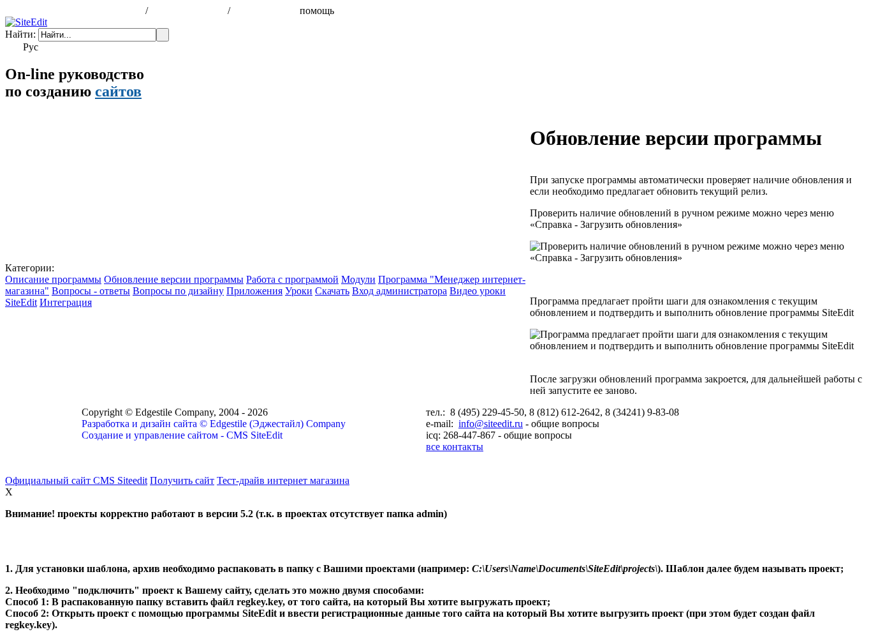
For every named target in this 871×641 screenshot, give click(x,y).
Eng (51, 46)
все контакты (454, 446)
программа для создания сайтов (74, 10)
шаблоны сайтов (189, 10)
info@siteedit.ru (490, 423)
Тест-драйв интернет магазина (283, 480)
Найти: (20, 34)
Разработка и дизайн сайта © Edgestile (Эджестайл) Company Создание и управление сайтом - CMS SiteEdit (214, 429)
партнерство (369, 10)
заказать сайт (263, 10)
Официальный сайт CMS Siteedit (76, 480)
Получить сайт (182, 480)
